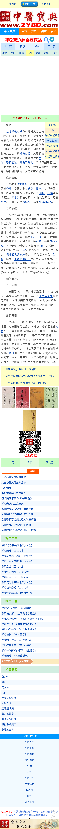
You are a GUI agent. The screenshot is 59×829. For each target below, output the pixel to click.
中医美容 (29, 742)
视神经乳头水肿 (15, 254)
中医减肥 (29, 754)
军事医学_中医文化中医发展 (21, 369)
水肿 (38, 241)
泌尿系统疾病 (52, 151)
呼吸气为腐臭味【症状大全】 (17, 561)
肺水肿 (16, 197)
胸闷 (42, 193)
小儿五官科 (7, 729)
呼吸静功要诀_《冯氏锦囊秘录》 (19, 629)
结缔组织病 (52, 146)
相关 (37, 46)
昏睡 (9, 188)
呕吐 (3, 202)
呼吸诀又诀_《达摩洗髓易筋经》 (19, 624)
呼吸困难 (11, 162)
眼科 (29, 796)
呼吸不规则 (26, 162)
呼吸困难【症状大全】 (13, 550)
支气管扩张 (46, 296)
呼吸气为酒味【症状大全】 (16, 572)
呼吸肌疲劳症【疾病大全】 (16, 577)
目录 (22, 46)
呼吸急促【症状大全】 (13, 566)
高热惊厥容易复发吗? (13, 493)
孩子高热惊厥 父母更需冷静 (16, 498)
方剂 (34, 31)
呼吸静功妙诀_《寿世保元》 (16, 640)
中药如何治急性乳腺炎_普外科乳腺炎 (26, 383)
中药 (24, 31)
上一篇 (8, 46)
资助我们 (46, 4)
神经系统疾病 (52, 156)
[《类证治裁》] (23, 407)
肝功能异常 (45, 202)
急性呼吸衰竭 (14, 131)
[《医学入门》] (29, 430)
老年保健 (29, 784)
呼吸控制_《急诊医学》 (14, 634)
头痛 (23, 250)
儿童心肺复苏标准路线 (13, 477)
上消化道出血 (22, 259)
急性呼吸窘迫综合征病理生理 (17, 509)
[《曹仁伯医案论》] (8, 407)
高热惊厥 (6, 488)
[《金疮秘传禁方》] (37, 407)
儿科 (29, 53)
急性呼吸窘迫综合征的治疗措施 (18, 530)
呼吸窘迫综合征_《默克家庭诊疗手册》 (23, 619)
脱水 (11, 353)
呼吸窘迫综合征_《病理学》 (16, 608)
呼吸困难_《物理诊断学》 (15, 655)
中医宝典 (9, 31)
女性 (13, 53)
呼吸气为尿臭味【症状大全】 (17, 582)
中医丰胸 (29, 748)
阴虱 (3, 682)
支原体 (52, 125)
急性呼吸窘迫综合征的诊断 (16, 525)
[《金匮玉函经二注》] (51, 407)
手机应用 (14, 4)
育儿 (37, 53)
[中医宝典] (29, 27)
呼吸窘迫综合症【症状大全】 (17, 545)
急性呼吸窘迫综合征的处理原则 (18, 514)
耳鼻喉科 (29, 802)
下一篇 (51, 46)
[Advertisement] (29, 85)
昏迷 (30, 188)
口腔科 (29, 790)
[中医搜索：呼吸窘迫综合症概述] (45, 40)
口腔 (54, 53)
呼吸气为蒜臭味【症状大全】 (17, 593)
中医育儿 (29, 778)
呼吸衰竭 (25, 153)
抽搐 (38, 188)
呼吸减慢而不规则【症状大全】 (18, 556)
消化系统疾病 (8, 724)
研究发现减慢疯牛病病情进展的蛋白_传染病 (30, 376)
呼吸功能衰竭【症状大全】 (16, 587)
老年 (46, 53)
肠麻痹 (26, 202)
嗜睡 (43, 245)
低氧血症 (22, 184)
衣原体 (5, 676)
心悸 (50, 193)
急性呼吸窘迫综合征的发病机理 (18, 519)
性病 (21, 53)
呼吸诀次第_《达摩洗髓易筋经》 (19, 613)
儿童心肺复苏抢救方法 (13, 482)
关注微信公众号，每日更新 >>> (30, 118)
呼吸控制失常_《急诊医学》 (16, 645)
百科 (53, 31)
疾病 (44, 31)
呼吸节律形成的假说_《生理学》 (19, 650)
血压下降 (36, 237)
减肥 (4, 53)
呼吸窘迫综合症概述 (12, 503)
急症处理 (52, 140)
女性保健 (29, 760)
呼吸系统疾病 (52, 135)
